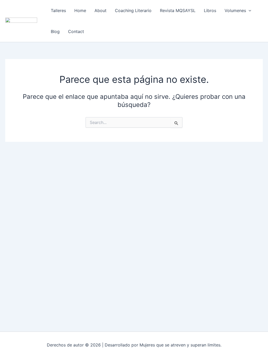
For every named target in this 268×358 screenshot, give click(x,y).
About (100, 10)
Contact (76, 31)
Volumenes (235, 10)
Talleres (58, 10)
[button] (248, 10)
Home (80, 10)
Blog (55, 31)
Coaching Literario (133, 10)
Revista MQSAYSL (178, 10)
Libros (210, 10)
